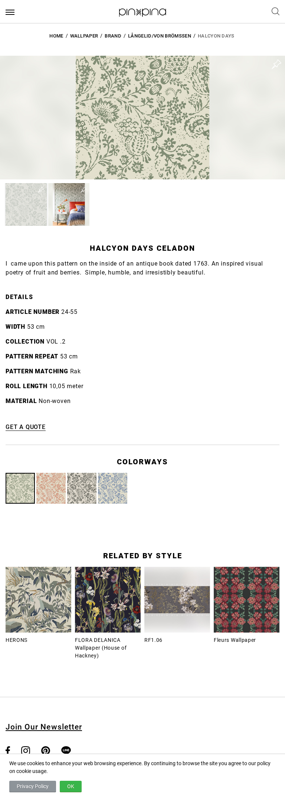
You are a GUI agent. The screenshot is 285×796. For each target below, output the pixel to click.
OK (70, 786)
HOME (56, 36)
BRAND (113, 36)
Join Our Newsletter (44, 726)
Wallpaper (84, 36)
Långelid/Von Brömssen (159, 36)
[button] (26, 204)
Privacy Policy (33, 786)
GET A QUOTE (26, 427)
